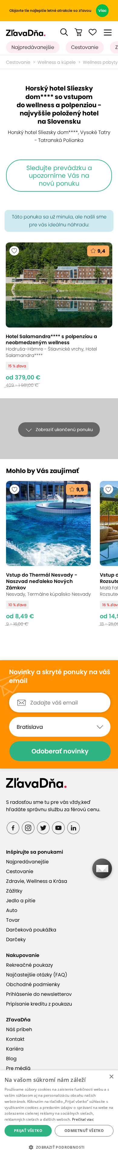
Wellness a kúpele (57, 62)
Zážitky (14, 890)
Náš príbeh (19, 1029)
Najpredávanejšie (32, 47)
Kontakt (15, 1039)
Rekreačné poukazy (29, 965)
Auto (11, 910)
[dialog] (59, 1114)
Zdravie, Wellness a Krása (36, 881)
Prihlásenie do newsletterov (39, 994)
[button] (64, 32)
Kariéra (15, 1048)
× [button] (111, 1077)
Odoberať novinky (60, 751)
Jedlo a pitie (20, 900)
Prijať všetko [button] (28, 1130)
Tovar (13, 920)
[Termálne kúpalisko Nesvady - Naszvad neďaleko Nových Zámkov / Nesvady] (48, 553)
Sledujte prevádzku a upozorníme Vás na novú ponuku (59, 175)
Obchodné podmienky (33, 984)
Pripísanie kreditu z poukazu (39, 1003)
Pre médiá (18, 1068)
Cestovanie (84, 47)
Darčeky (16, 939)
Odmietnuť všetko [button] (84, 1130)
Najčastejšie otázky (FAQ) (36, 974)
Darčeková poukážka (31, 929)
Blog (11, 1058)
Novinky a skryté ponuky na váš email (59, 676)
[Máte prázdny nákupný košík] (78, 32)
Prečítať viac (83, 1119)
